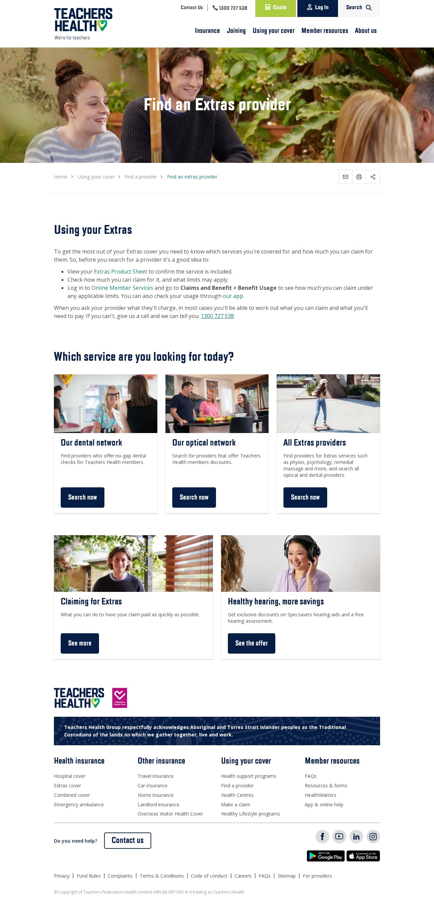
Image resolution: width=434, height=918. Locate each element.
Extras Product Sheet (120, 271)
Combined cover (72, 795)
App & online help (324, 804)
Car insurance (152, 785)
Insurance (207, 30)
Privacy (62, 875)
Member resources (324, 30)
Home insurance (156, 795)
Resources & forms (326, 785)
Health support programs (248, 776)
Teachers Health (83, 24)
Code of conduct (209, 875)
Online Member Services (122, 288)
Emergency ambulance (79, 804)
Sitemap (287, 875)
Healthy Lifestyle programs (250, 813)
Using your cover (274, 30)
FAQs (311, 776)
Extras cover (67, 785)
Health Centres (237, 795)
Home (60, 176)
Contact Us (192, 8)
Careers (243, 875)
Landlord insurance (158, 804)
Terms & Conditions (162, 875)
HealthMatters (320, 795)
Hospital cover (69, 776)
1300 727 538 (217, 316)
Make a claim (235, 804)
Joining (236, 30)
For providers (317, 875)
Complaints (120, 875)
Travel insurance (156, 776)
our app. (233, 296)
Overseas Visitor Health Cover (170, 813)
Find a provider (237, 785)
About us (366, 30)
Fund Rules (89, 875)
